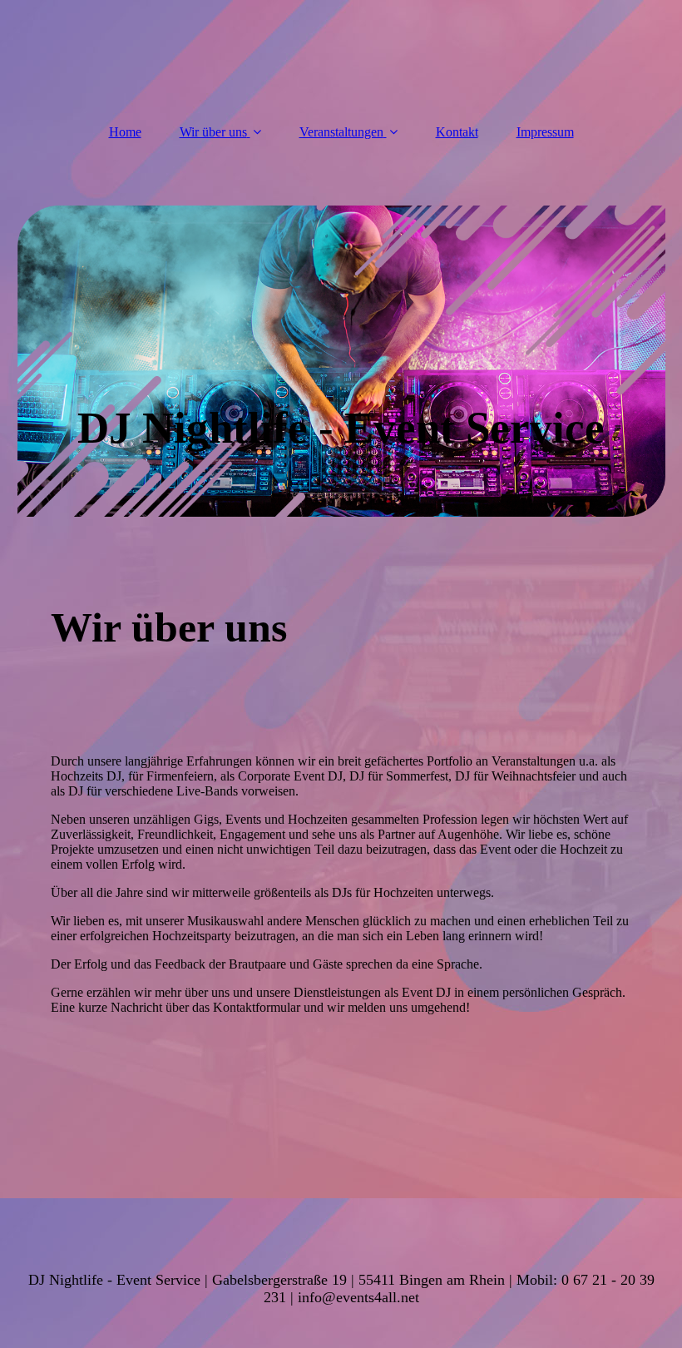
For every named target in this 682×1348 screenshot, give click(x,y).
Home (125, 132)
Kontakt (457, 132)
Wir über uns (213, 132)
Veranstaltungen (341, 132)
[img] (341, 361)
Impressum (545, 132)
